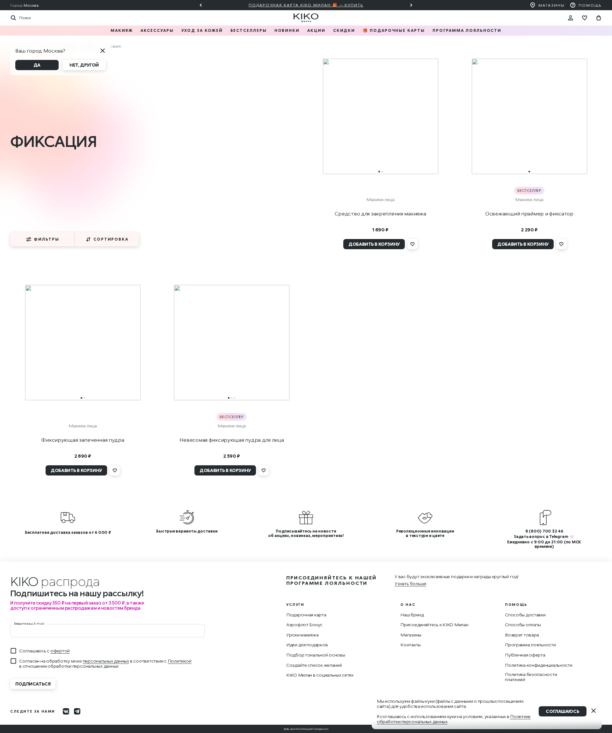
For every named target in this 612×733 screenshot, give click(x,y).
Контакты (410, 644)
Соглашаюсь (562, 711)
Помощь (590, 5)
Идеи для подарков (307, 644)
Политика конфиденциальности (538, 665)
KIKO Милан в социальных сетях (319, 675)
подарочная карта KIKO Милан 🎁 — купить (306, 5)
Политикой (180, 661)
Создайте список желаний (314, 665)
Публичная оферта (525, 654)
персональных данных (106, 661)
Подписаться (32, 683)
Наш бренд (412, 614)
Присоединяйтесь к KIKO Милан (434, 624)
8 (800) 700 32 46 (544, 531)
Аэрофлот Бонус (304, 624)
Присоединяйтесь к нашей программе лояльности (331, 580)
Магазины (551, 5)
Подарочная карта (306, 614)
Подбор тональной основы (315, 654)
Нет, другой (83, 65)
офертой (60, 650)
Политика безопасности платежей (531, 677)
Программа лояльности (530, 644)
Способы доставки (525, 614)
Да (36, 65)
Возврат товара (522, 634)
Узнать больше (410, 583)
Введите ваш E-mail (29, 623)
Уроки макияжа (302, 634)
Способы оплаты (523, 624)
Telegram (558, 536)
